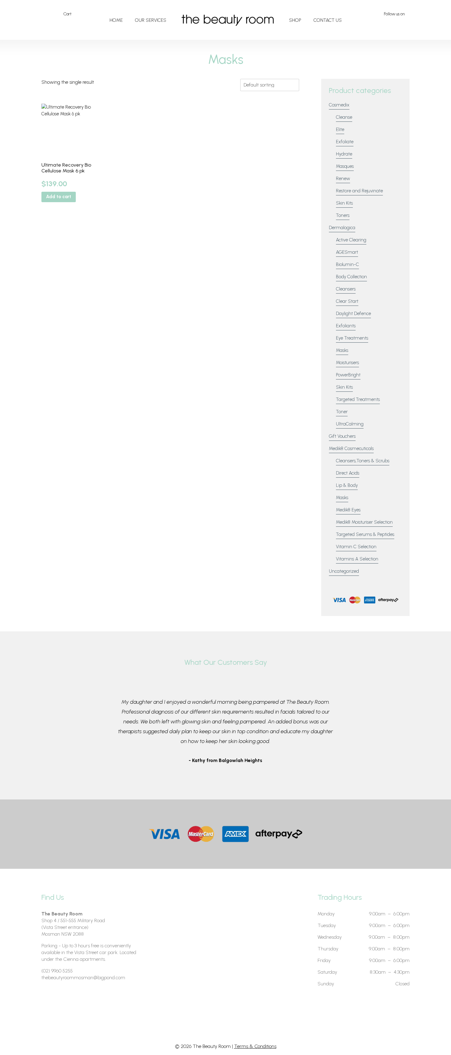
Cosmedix (339, 105)
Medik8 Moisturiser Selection (364, 522)
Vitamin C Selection (356, 546)
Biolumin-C (347, 264)
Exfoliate (344, 141)
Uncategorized (344, 571)
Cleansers (346, 289)
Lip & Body (347, 485)
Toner (342, 411)
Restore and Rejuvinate (359, 191)
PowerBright (348, 375)
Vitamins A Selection (357, 559)
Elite (340, 129)
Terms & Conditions (255, 1046)
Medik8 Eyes (348, 510)
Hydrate (344, 154)
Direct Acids (347, 473)
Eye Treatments (352, 338)
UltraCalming (350, 424)
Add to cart (58, 196)
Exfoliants (346, 326)
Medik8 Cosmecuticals (351, 448)
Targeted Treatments (358, 399)
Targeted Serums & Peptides (365, 534)
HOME (116, 20)
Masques (345, 166)
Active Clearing (351, 240)
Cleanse (344, 117)
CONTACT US (328, 20)
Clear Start (347, 301)
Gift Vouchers (342, 436)
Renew (343, 178)
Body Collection (351, 276)
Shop (295, 20)
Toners (342, 215)
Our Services (150, 20)
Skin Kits (344, 203)
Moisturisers (347, 362)
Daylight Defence (353, 313)
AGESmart (347, 252)
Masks (342, 350)
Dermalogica (342, 227)
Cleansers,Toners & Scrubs (362, 461)
